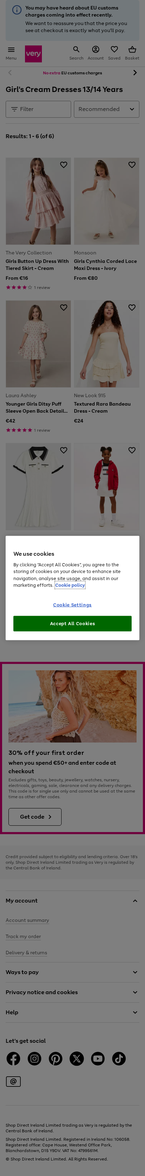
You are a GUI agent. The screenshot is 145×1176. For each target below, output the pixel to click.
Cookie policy (70, 585)
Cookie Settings (72, 605)
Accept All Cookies (72, 623)
